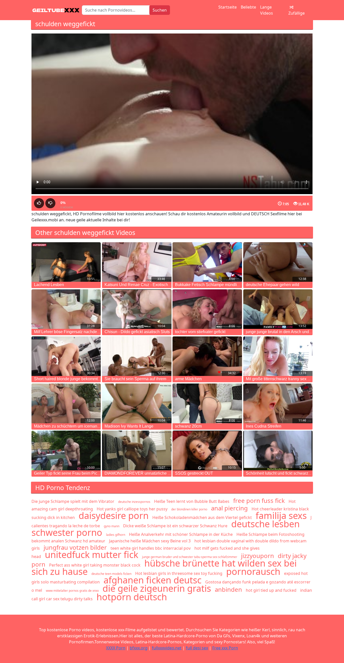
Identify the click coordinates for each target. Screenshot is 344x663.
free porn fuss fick (259, 500)
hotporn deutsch (131, 597)
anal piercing (229, 508)
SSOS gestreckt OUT (194, 473)
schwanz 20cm (188, 426)
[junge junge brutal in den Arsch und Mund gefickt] (278, 309)
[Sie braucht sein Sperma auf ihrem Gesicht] (136, 356)
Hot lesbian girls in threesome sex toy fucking (178, 573)
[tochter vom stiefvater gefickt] (207, 309)
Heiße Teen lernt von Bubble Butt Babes (191, 501)
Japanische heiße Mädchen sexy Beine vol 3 (150, 541)
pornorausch (253, 571)
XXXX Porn (115, 648)
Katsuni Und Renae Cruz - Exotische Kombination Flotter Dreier (161, 285)
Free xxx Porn (225, 648)
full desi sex (197, 648)
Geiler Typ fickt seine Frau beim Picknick (70, 473)
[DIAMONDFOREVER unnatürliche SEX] (136, 450)
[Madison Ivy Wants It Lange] (136, 403)
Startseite (227, 7)
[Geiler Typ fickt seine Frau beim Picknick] (66, 450)
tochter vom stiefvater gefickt (200, 332)
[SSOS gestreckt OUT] (207, 450)
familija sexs (281, 515)
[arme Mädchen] (207, 356)
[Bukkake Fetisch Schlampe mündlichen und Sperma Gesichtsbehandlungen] (207, 262)
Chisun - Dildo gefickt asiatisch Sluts (137, 332)
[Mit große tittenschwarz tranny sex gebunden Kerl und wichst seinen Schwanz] (278, 356)
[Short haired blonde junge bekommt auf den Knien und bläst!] (66, 356)
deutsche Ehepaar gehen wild (272, 285)
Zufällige (296, 13)
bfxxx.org (139, 648)
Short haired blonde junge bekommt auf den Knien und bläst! (88, 379)
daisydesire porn (114, 515)
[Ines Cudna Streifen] (278, 403)
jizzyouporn (257, 555)
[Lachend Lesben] (66, 262)
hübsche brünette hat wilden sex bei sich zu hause (164, 567)
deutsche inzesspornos (134, 502)
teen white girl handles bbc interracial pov (151, 548)
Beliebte (248, 7)
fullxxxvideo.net (167, 648)
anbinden (228, 589)
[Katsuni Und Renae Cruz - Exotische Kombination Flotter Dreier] (136, 262)
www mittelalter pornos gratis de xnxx (72, 590)
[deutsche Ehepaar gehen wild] (278, 262)
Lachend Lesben (49, 285)
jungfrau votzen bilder (75, 547)
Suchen (160, 10)
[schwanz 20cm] (207, 403)
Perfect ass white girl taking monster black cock (95, 565)
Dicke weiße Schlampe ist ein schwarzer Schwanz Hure (175, 526)
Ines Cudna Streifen (263, 426)
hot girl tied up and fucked (271, 590)
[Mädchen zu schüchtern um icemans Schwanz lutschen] (66, 403)
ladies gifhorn (115, 535)
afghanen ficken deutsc (152, 580)
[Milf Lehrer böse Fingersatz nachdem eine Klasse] (66, 309)
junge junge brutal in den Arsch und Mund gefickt (289, 332)
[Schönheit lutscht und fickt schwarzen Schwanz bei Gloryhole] (278, 450)
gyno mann (111, 526)
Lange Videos (266, 10)
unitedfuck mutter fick (91, 554)
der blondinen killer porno (189, 509)
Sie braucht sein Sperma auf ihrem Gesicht (143, 379)
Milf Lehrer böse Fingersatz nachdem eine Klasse (78, 332)
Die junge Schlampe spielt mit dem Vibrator (72, 501)
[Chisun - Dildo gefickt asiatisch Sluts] (136, 309)
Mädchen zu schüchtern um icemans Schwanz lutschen (83, 426)
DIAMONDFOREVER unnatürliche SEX (140, 473)
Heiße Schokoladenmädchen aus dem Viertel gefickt (202, 517)
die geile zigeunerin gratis (156, 588)
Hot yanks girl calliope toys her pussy (132, 509)
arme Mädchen (188, 379)
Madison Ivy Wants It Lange (129, 426)
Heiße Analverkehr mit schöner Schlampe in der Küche (181, 534)
